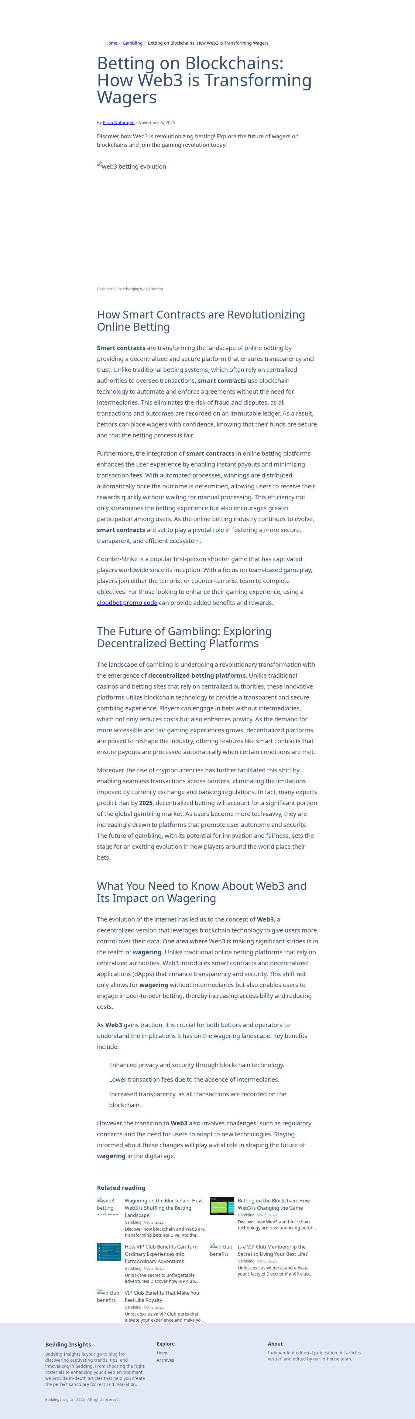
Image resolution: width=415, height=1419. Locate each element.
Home (111, 43)
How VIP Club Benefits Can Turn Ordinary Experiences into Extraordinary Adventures (161, 1254)
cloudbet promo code (127, 602)
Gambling (133, 43)
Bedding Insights (112, 12)
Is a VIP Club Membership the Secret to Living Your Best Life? (273, 1250)
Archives (165, 1360)
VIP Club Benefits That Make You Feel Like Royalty (162, 1296)
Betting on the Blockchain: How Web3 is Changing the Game (274, 1204)
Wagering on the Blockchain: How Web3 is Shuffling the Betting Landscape (164, 1207)
